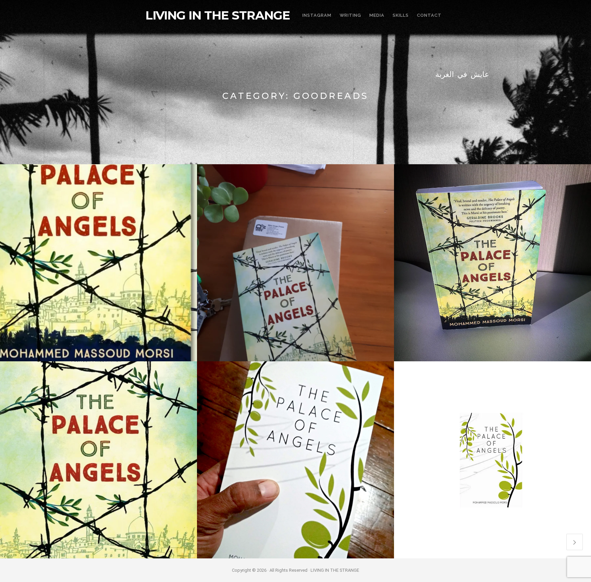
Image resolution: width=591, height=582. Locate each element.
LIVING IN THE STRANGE (217, 15)
